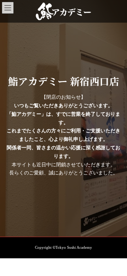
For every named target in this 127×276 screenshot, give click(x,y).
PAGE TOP (116, 259)
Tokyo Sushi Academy (73, 247)
